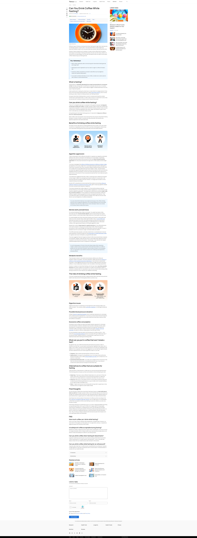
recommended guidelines (79, 333)
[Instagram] (72, 533)
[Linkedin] (79, 533)
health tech (84, 525)
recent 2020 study (101, 218)
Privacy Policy (87, 513)
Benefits (88, 19)
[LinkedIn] (67, 15)
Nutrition (74, 4)
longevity (95, 525)
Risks (93, 19)
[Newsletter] (82, 533)
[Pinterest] (77, 533)
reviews (83, 529)
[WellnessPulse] (73, 1)
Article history (73, 456)
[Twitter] (67, 11)
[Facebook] (67, 10)
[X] (75, 533)
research (71, 525)
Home (70, 4)
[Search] (127, 2)
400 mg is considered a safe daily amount (80, 399)
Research (111, 30)
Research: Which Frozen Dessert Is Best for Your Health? (117, 26)
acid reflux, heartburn (91, 307)
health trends (109, 525)
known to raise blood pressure (79, 314)
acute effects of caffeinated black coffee (97, 233)
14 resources (72, 452)
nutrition (71, 529)
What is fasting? (73, 19)
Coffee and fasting (81, 19)
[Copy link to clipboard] (67, 17)
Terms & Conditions (79, 513)
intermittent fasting (95, 92)
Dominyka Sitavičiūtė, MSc (81, 16)
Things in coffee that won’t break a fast (77, 21)
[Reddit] (67, 13)
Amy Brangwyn (75, 13)
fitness (119, 525)
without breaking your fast (91, 356)
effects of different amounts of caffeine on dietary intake (94, 164)
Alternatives (89, 21)
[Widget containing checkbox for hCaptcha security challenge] (77, 507)
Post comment (74, 517)
